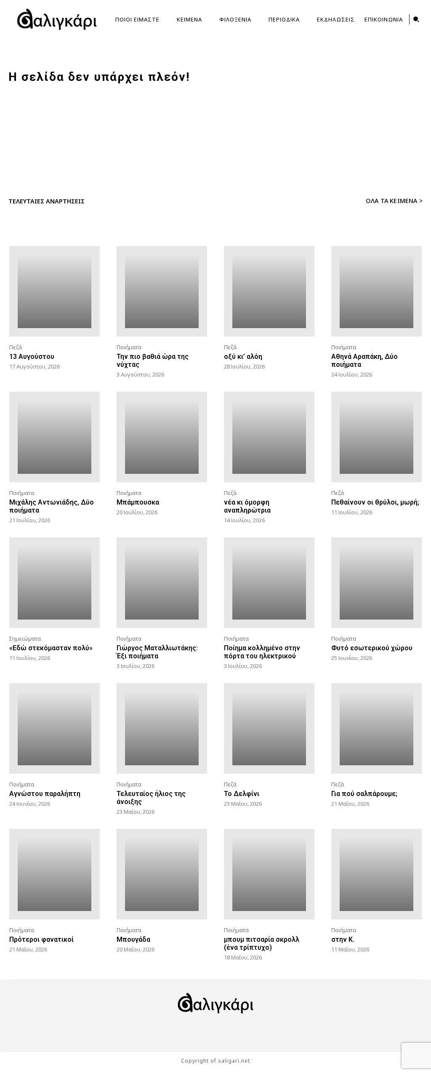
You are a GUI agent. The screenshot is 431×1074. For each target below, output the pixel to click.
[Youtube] (240, 1030)
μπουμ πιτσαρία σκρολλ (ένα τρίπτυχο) (261, 943)
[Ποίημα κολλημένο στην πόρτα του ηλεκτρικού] (269, 583)
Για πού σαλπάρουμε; (364, 794)
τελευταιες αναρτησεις (46, 201)
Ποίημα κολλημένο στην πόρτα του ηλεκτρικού (262, 652)
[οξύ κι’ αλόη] (269, 291)
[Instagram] (215, 1030)
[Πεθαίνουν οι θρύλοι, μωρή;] (376, 437)
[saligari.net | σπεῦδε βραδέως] (57, 19)
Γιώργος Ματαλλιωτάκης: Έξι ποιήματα (157, 652)
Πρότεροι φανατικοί (41, 939)
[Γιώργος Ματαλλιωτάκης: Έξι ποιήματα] (162, 583)
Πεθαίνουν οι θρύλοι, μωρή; (375, 502)
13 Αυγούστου (31, 357)
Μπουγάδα (133, 939)
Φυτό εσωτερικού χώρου (371, 648)
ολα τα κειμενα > (394, 200)
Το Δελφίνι (241, 794)
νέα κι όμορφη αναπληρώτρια (247, 506)
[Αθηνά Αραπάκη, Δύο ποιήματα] (376, 291)
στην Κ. (342, 939)
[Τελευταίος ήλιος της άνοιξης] (162, 728)
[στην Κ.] (376, 874)
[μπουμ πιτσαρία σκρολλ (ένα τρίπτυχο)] (269, 874)
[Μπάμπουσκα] (162, 437)
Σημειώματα (25, 638)
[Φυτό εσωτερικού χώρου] (376, 583)
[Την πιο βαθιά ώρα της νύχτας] (162, 291)
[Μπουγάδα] (162, 874)
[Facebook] (190, 1030)
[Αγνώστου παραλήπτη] (54, 728)
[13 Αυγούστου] (54, 291)
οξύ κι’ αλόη (243, 357)
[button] (416, 19)
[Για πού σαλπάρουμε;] (376, 728)
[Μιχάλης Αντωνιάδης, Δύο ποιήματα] (54, 437)
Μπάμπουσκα (138, 502)
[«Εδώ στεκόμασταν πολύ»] (54, 583)
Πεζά (15, 347)
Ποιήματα (129, 347)
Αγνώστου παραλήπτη (44, 794)
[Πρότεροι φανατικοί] (54, 874)
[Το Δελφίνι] (269, 728)
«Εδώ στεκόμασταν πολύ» (51, 648)
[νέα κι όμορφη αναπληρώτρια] (269, 437)
